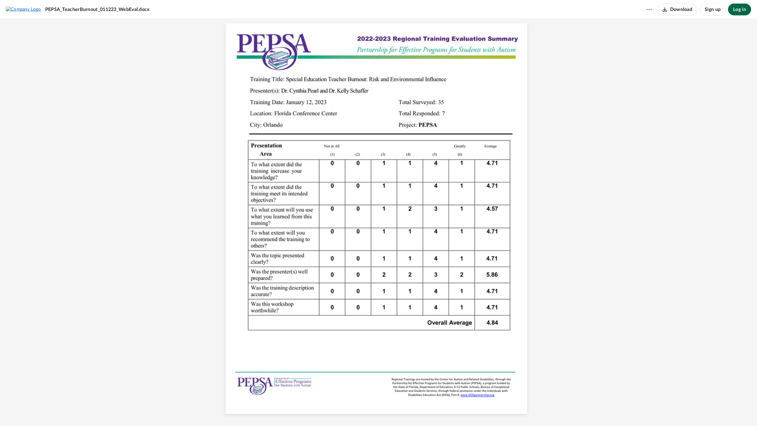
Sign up (713, 9)
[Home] (23, 9)
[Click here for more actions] (649, 9)
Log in (739, 9)
